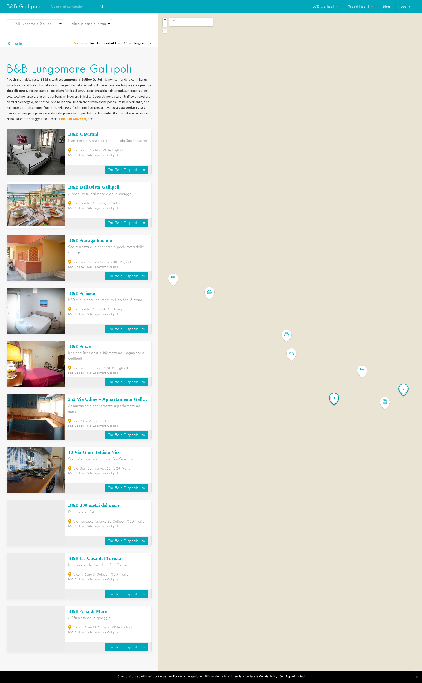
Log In (405, 7)
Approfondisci (295, 676)
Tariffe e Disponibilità (126, 170)
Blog (386, 7)
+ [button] (165, 20)
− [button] (165, 24)
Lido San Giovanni (72, 119)
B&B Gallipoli (23, 6)
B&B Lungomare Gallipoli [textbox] (31, 24)
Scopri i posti (358, 7)
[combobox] (35, 23)
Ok (281, 676)
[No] (416, 677)
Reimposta (80, 43)
